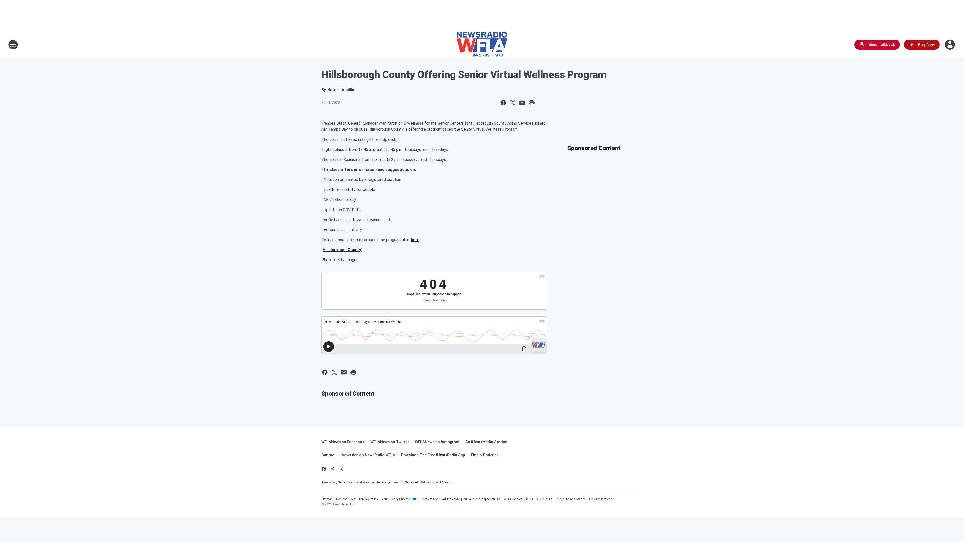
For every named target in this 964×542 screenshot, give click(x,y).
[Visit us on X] (332, 469)
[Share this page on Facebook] (503, 102)
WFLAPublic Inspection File (481, 499)
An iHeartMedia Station (486, 442)
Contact (328, 455)
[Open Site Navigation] (13, 45)
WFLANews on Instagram (437, 442)
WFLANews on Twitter (389, 442)
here (415, 239)
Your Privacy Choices (396, 499)
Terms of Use (429, 499)
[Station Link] (482, 45)
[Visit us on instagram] (341, 469)
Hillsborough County (342, 249)
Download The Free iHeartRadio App (433, 455)
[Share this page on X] (512, 102)
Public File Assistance (570, 499)
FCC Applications (600, 499)
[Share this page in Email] (522, 102)
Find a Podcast (484, 455)
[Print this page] (531, 102)
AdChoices (449, 499)
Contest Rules (345, 499)
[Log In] (950, 45)
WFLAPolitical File (516, 499)
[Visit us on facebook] (324, 469)
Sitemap (326, 499)
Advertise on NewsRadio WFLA (368, 455)
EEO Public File (542, 499)
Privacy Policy (368, 499)
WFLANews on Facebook (342, 442)
